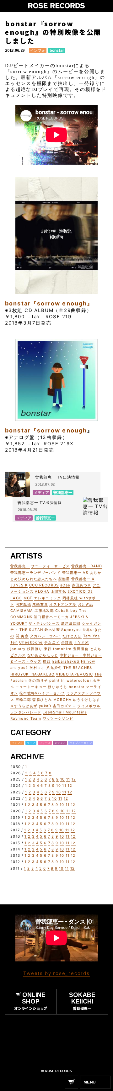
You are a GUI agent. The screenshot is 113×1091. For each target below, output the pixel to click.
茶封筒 (67, 642)
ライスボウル (88, 706)
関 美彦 (22, 636)
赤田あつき (81, 585)
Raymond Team (25, 718)
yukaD (45, 706)
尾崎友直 (40, 604)
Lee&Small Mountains (65, 712)
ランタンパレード (25, 712)
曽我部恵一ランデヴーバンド (35, 572)
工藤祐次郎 (44, 610)
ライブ (31, 742)
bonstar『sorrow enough (46, 430)
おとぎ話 (85, 604)
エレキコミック (47, 598)
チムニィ (52, 642)
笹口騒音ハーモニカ (51, 617)
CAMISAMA (21, 610)
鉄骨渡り (34, 649)
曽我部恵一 (20, 566)
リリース (45, 742)
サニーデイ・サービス (50, 566)
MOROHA (62, 699)
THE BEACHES (77, 667)
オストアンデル (62, 604)
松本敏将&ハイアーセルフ (42, 693)
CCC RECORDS (44, 585)
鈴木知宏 (52, 630)
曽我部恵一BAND (86, 566)
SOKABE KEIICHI (82, 1000)
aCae (65, 585)
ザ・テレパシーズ (44, 623)
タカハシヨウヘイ (45, 636)
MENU (89, 1082)
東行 (48, 649)
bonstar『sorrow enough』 (49, 303)
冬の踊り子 (38, 680)
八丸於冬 (54, 667)
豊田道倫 (81, 649)
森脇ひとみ (42, 699)
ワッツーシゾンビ (58, 718)
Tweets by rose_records (56, 973)
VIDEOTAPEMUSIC (74, 674)
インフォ (37, 50)
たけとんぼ (72, 636)
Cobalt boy (66, 610)
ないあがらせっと (42, 655)
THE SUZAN (31, 630)
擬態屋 (64, 579)
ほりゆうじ (57, 687)
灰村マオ (37, 667)
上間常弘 (58, 591)
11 (68, 779)
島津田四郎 (71, 623)
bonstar (57, 50)
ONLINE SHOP (30, 1000)
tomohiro (62, 649)
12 (74, 779)
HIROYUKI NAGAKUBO (32, 674)
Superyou (71, 630)
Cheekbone (31, 642)
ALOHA (42, 591)
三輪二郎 (23, 699)
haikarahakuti (66, 661)
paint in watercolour (70, 680)
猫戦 (47, 661)
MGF (28, 598)
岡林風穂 (23, 604)
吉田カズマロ (64, 706)
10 (62, 779)
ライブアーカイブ (80, 742)
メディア (60, 742)
